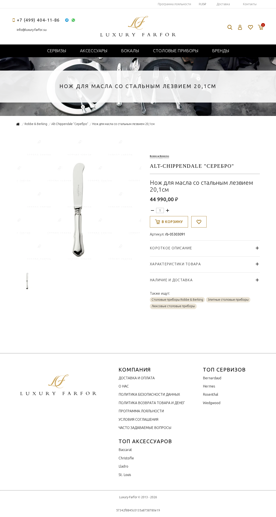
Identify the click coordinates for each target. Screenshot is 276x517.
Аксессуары (93, 50)
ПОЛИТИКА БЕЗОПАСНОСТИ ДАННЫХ (149, 394)
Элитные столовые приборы (228, 299)
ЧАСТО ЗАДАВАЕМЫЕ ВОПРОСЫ (145, 428)
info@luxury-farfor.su (32, 30)
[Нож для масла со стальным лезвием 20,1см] (78, 261)
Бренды (220, 50)
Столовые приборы (175, 50)
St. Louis (125, 475)
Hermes (209, 386)
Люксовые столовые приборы (173, 306)
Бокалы (130, 50)
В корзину (172, 222)
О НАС (124, 386)
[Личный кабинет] (240, 27)
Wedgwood (211, 403)
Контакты (250, 4)
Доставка (223, 4)
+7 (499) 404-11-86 (38, 19)
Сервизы (56, 50)
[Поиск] (229, 27)
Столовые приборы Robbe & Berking (177, 299)
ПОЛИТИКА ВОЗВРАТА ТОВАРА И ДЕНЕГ (152, 403)
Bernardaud (212, 378)
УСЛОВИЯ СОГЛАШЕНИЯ (138, 419)
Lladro (123, 466)
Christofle (126, 458)
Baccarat (125, 450)
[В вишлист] (199, 222)
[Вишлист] (250, 27)
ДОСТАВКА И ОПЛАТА (137, 378)
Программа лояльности (174, 4)
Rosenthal (210, 394)
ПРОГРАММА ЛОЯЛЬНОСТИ (141, 411)
